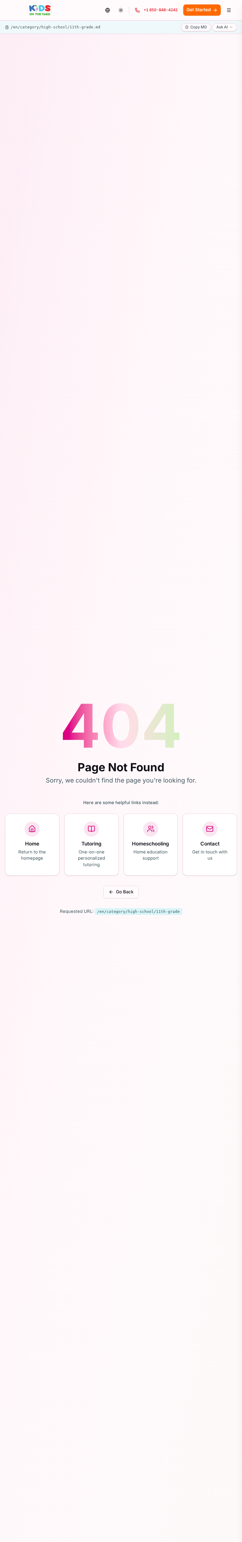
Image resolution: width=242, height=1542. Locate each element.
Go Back (124, 892)
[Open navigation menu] (228, 10)
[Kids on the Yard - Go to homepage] (40, 10)
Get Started (199, 9)
